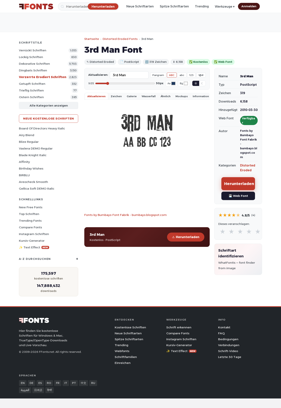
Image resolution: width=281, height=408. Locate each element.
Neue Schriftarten (140, 6)
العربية (25, 390)
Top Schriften (29, 214)
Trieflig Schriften (31, 90)
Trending (202, 6)
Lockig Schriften (31, 57)
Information (201, 96)
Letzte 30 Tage (229, 357)
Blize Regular (29, 142)
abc (181, 75)
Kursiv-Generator (32, 240)
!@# (201, 75)
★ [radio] (223, 231)
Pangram (158, 75)
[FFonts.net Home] (36, 6)
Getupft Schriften (32, 84)
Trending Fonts (30, 220)
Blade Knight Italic (32, 155)
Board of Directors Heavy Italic (42, 128)
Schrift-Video (228, 351)
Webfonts (122, 351)
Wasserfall (149, 96)
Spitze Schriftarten (174, 6)
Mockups (181, 96)
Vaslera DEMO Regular (36, 148)
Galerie (132, 96)
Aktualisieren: (98, 75)
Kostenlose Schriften (130, 327)
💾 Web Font (238, 196)
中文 (83, 383)
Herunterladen (187, 237)
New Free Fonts (30, 207)
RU (93, 383)
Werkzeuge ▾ (225, 6)
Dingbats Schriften (33, 70)
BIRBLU (24, 175)
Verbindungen (228, 345)
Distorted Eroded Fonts (120, 39)
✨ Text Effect (33, 247)
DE (31, 383)
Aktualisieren (96, 96)
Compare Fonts (30, 227)
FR (57, 383)
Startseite (91, 39)
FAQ (221, 333)
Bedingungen (228, 339)
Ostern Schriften (31, 97)
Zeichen (116, 96)
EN (23, 383)
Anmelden (248, 6)
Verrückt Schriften (32, 50)
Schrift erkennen (178, 327)
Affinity (24, 162)
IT (65, 383)
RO (49, 383)
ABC (172, 75)
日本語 (38, 390)
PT (74, 383)
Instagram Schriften (34, 234)
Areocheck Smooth (33, 182)
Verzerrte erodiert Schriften (42, 77)
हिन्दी (49, 390)
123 (191, 75)
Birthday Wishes (31, 168)
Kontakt (224, 327)
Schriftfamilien (126, 357)
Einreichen (123, 363)
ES (40, 383)
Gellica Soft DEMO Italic (36, 188)
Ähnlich (166, 96)
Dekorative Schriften (34, 63)
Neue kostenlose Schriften (48, 118)
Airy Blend (26, 135)
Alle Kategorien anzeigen (48, 105)
